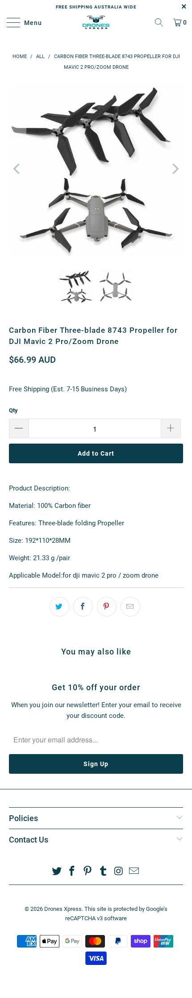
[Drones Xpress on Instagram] (118, 872)
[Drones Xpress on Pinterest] (88, 872)
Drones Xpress (63, 909)
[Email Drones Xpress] (134, 872)
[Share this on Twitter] (59, 606)
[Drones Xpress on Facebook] (72, 872)
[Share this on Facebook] (83, 606)
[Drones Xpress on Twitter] (56, 872)
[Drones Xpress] (96, 22)
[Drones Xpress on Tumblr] (103, 872)
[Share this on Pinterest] (107, 606)
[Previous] (17, 169)
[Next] (175, 169)
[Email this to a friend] (130, 606)
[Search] (158, 22)
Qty (13, 410)
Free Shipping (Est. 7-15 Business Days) (68, 389)
